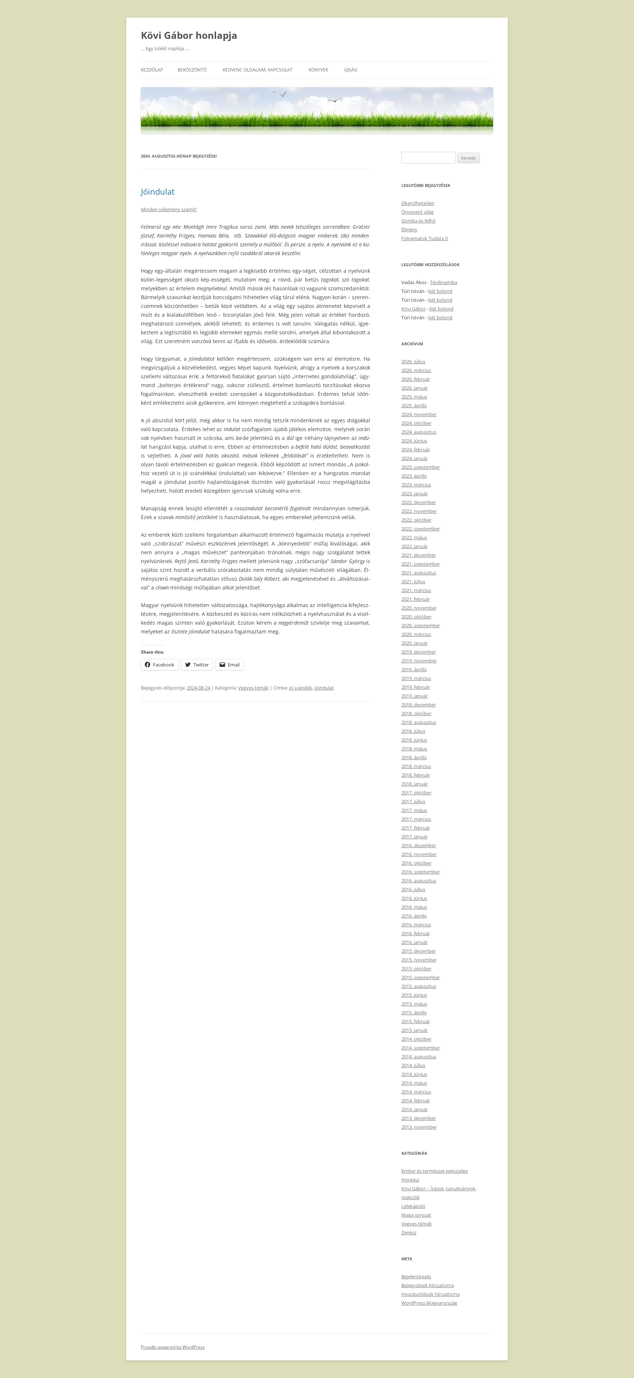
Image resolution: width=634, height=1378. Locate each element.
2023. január (414, 493)
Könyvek (318, 70)
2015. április (414, 1012)
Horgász (410, 1179)
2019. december (418, 651)
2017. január (414, 836)
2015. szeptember (420, 977)
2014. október (416, 1039)
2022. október (416, 520)
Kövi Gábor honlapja (189, 35)
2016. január (414, 942)
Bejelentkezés (416, 1276)
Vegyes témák (253, 687)
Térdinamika (443, 282)
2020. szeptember (420, 625)
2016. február (415, 933)
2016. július (413, 889)
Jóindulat (158, 191)
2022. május (414, 537)
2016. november (419, 854)
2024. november (419, 414)
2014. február (415, 1100)
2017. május (414, 810)
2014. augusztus (418, 1056)
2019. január (414, 695)
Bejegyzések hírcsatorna (427, 1285)
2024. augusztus (418, 432)
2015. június (414, 995)
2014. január (414, 1109)
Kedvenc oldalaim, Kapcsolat (257, 70)
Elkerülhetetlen (417, 203)
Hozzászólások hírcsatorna (430, 1294)
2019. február (415, 687)
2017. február (415, 827)
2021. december (418, 555)
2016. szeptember (420, 871)
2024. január (414, 458)
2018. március (416, 766)
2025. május (414, 396)
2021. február (415, 599)
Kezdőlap (152, 70)
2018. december (418, 704)
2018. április (414, 757)
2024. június (414, 440)
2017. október (416, 792)
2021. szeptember (420, 564)
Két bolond (440, 291)
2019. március (416, 678)
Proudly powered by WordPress (173, 1347)
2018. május (414, 748)
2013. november (419, 1127)
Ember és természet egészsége (434, 1171)
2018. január (414, 783)
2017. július (413, 801)
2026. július (413, 361)
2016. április (414, 915)
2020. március (416, 634)
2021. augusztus (418, 572)
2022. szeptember (420, 528)
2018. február (415, 775)
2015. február (415, 1021)
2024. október (416, 423)
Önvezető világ (417, 212)
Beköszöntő (192, 70)
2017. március (416, 819)
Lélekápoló (413, 1206)
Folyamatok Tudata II (424, 238)
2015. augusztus (418, 986)
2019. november (419, 660)
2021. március (416, 590)
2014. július (413, 1065)
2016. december (418, 845)
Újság (350, 70)
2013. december (418, 1118)
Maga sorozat (416, 1215)
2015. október (416, 968)
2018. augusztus (418, 722)
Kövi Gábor (413, 308)
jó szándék (300, 687)
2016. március (416, 924)
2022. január (414, 546)
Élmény (409, 229)
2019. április (414, 669)
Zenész (408, 1232)
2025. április (414, 405)
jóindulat (324, 687)
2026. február (415, 379)
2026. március (416, 370)
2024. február (415, 449)
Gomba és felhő (418, 220)
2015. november (419, 959)
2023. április (414, 476)
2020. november (419, 608)
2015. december (418, 951)
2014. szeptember (420, 1047)
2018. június (414, 739)
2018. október (416, 713)
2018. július (413, 731)
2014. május (414, 1083)
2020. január (414, 643)
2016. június (414, 898)
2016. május (414, 907)
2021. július (413, 581)
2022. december (418, 502)
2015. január (414, 1030)
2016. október (416, 863)
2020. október (416, 616)
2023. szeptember (420, 467)
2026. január (414, 388)
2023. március (416, 484)
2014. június (414, 1074)
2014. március (416, 1091)
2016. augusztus (418, 880)
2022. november (419, 511)
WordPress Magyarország (429, 1303)
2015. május (414, 1003)
